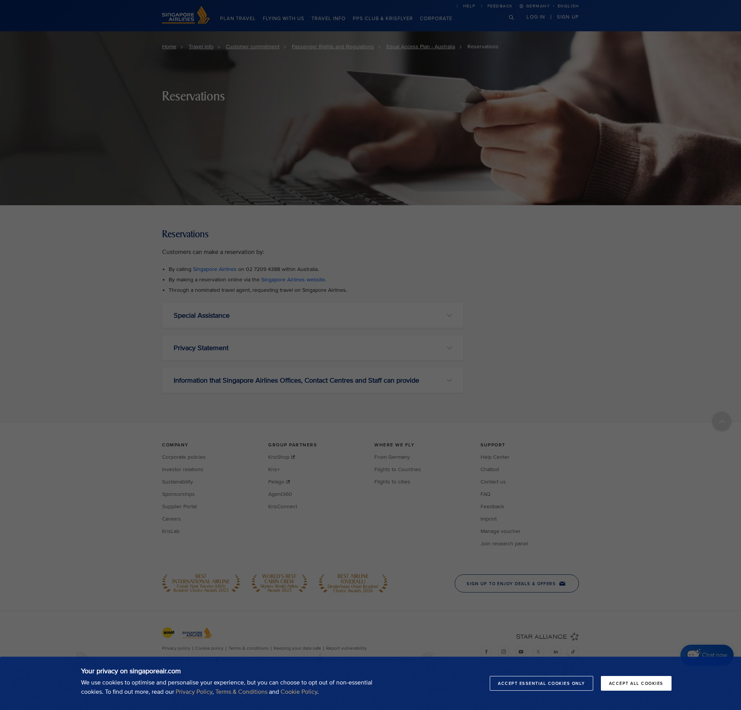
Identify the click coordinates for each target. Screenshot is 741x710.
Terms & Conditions (241, 692)
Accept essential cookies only (541, 683)
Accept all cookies (636, 683)
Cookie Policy (299, 692)
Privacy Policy (194, 692)
